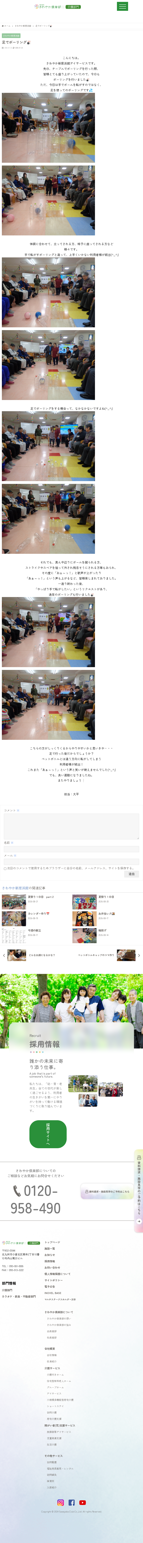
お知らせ (50, 1255)
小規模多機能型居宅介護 (60, 1400)
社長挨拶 (52, 1337)
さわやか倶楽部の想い (59, 1318)
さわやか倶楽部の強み (59, 1325)
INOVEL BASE (53, 1293)
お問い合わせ (52, 1267)
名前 (9, 842)
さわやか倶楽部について (59, 1312)
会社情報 (52, 1355)
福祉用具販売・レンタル (60, 1468)
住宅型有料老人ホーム (59, 1381)
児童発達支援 (54, 1438)
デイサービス (54, 1393)
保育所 (50, 1481)
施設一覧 (50, 1248)
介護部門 (7, 1290)
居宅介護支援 (54, 1419)
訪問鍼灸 (52, 1474)
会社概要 (50, 1348)
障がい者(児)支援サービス (60, 1425)
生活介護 (52, 1444)
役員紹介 (52, 1361)
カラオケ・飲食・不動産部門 (19, 1296)
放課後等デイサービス (59, 1432)
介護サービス (52, 1368)
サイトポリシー (54, 1280)
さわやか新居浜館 (11, 35)
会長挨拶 (52, 1331)
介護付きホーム (55, 1374)
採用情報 (50, 1261)
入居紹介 (52, 1487)
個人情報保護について (58, 1274)
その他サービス (54, 1456)
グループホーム (55, 1387)
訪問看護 (52, 1462)
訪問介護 (52, 1412)
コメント (12, 810)
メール (10, 855)
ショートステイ (55, 1406)
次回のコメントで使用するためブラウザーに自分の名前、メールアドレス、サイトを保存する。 (71, 868)
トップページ (52, 1242)
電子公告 (50, 1286)
